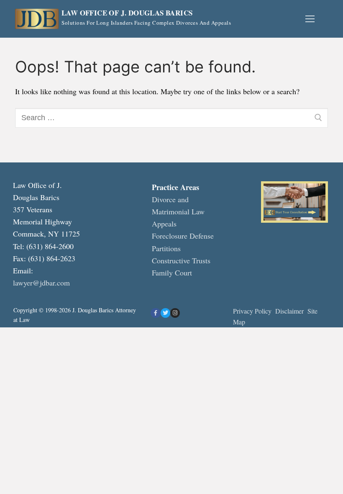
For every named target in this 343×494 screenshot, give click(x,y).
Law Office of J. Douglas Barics (126, 13)
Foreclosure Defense (183, 236)
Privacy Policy (252, 310)
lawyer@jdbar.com (41, 283)
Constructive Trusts (181, 260)
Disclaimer (290, 310)
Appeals (164, 224)
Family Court (172, 273)
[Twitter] (165, 313)
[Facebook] (155, 313)
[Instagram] (175, 313)
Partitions (166, 248)
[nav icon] (309, 19)
